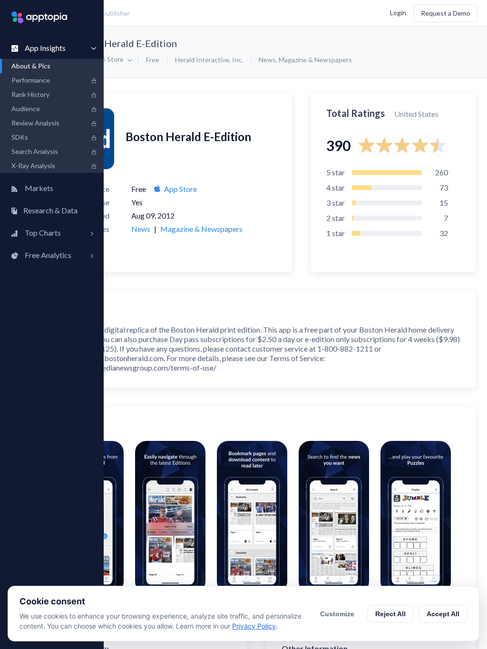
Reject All (390, 614)
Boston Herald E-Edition (124, 43)
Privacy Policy (254, 626)
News (267, 60)
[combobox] (178, 13)
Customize (337, 614)
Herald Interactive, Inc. (209, 60)
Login (398, 12)
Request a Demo (445, 13)
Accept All (443, 614)
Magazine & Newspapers (315, 60)
